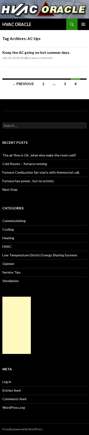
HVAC (7, 246)
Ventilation (10, 281)
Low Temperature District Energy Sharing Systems (39, 255)
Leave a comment (41, 58)
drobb (24, 58)
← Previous (23, 84)
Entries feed (11, 390)
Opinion (8, 264)
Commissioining (14, 221)
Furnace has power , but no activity (28, 181)
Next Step (10, 189)
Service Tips (11, 272)
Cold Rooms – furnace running (24, 164)
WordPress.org (13, 407)
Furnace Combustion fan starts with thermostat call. (41, 172)
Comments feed (14, 399)
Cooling (8, 229)
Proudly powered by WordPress (22, 429)
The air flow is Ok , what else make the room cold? (39, 155)
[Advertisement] (16, 325)
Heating (8, 238)
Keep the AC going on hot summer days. (36, 52)
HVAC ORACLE (16, 24)
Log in (6, 382)
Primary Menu (83, 24)
